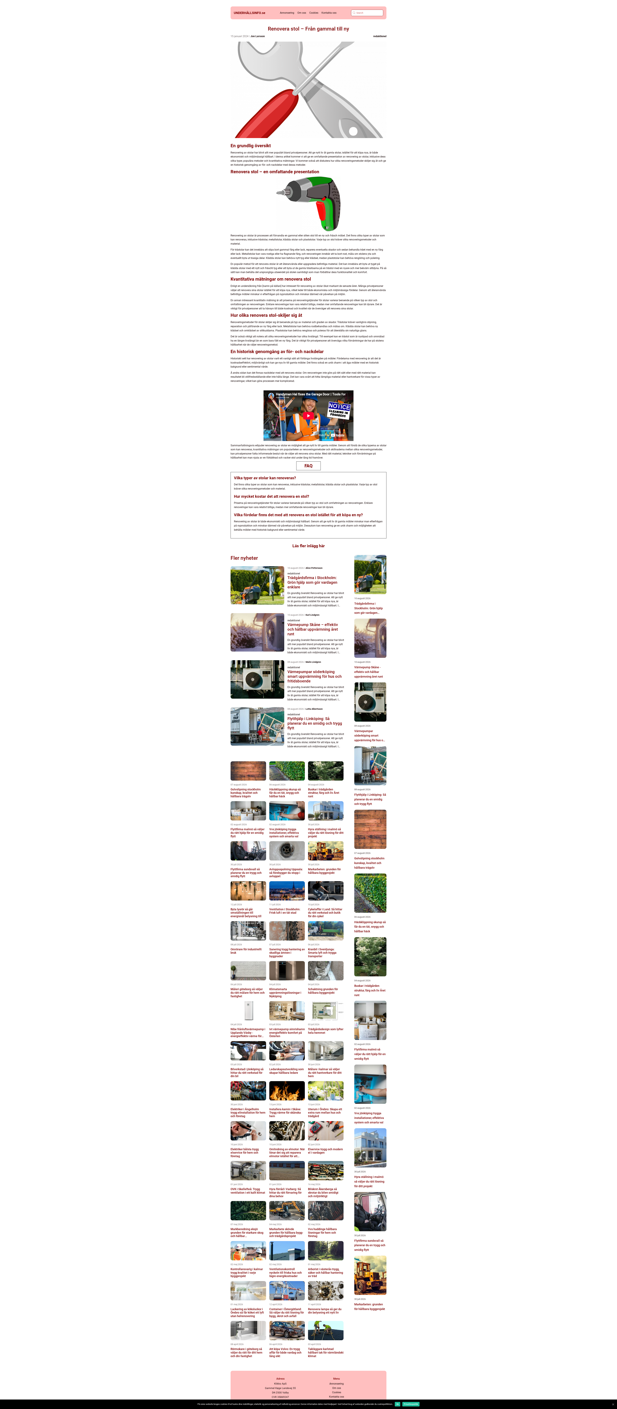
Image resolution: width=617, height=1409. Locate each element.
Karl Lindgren (312, 615)
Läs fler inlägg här (308, 546)
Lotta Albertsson (314, 709)
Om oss (301, 12)
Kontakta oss (329, 12)
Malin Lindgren (313, 662)
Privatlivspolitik (411, 1404)
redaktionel (379, 36)
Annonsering (287, 12)
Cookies (313, 12)
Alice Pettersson (314, 568)
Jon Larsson (257, 36)
